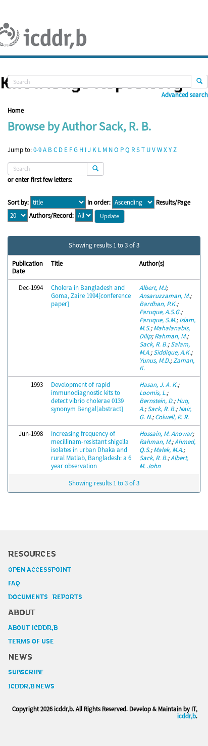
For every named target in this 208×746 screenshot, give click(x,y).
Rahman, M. (170, 336)
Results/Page (173, 202)
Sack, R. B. (153, 344)
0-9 (37, 149)
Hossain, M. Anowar (165, 433)
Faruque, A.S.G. (160, 312)
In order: (99, 202)
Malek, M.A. (168, 449)
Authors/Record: (51, 216)
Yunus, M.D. (154, 360)
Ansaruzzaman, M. (164, 295)
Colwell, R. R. (172, 417)
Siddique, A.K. (172, 352)
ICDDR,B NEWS (31, 686)
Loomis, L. (153, 392)
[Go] (199, 81)
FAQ (14, 583)
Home (16, 110)
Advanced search (185, 95)
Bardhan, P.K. (158, 304)
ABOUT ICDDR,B (33, 628)
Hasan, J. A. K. (158, 384)
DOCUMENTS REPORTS (45, 597)
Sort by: (18, 202)
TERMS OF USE (31, 641)
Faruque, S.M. (157, 320)
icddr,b (186, 716)
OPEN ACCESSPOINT (39, 570)
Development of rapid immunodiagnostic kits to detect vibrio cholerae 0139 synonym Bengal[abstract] (87, 396)
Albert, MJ (152, 287)
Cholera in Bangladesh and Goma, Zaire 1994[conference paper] (91, 295)
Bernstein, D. (156, 400)
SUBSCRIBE (26, 672)
